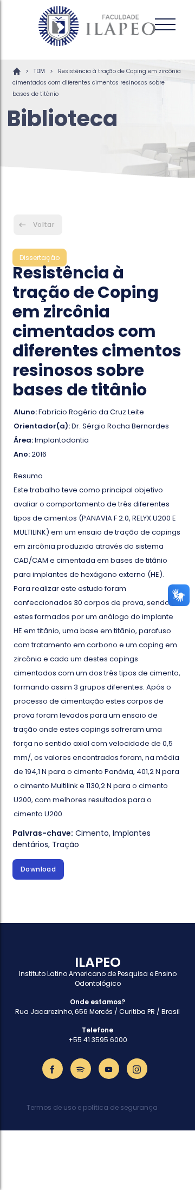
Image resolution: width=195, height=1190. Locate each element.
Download (38, 869)
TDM (39, 71)
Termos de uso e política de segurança (92, 1107)
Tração (65, 844)
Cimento (92, 833)
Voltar (43, 224)
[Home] (97, 26)
